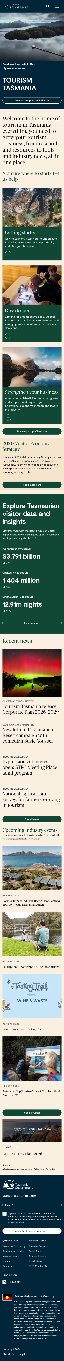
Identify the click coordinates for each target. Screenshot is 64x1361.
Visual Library (35, 1261)
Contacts (7, 1266)
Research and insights (13, 1251)
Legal (22, 1354)
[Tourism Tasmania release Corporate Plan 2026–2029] (32, 682)
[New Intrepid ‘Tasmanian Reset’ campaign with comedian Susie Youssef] (32, 734)
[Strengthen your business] (32, 385)
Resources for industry (13, 1246)
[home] (18, 1184)
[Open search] (48, 6)
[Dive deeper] (32, 303)
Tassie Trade (35, 1251)
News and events (10, 1256)
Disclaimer (8, 1354)
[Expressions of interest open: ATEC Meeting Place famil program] (32, 766)
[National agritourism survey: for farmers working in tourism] (32, 798)
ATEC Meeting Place (39, 1266)
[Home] (16, 6)
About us (6, 1261)
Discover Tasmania (38, 1246)
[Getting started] (32, 224)
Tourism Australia (37, 1256)
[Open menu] (57, 6)
